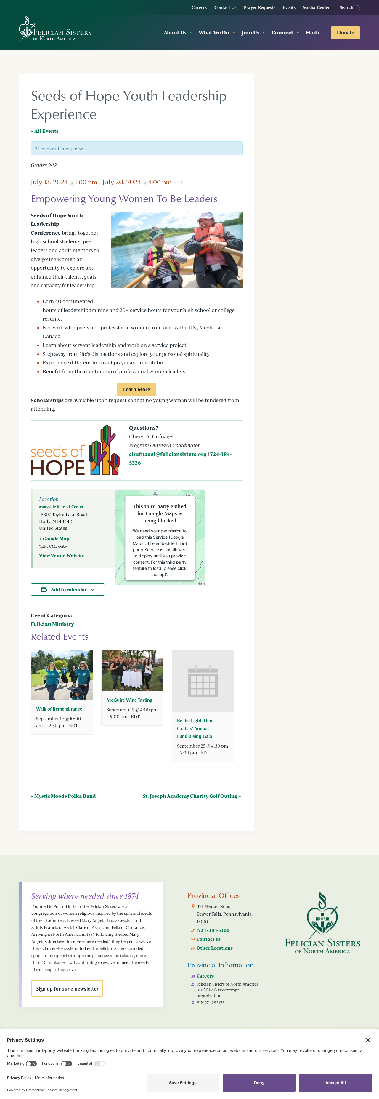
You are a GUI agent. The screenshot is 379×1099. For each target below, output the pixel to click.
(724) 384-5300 (213, 930)
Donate (345, 32)
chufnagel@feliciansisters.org (168, 454)
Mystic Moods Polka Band (63, 796)
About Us (175, 32)
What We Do (214, 32)
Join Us (250, 32)
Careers (199, 7)
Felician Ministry (52, 623)
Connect (282, 32)
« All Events (45, 131)
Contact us (209, 939)
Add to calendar (69, 589)
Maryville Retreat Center (61, 506)
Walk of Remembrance (59, 709)
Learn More (136, 389)
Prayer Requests (260, 7)
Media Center (316, 7)
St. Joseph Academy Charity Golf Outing (192, 796)
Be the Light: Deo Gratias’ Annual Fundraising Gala (194, 728)
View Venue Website (62, 556)
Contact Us (225, 7)
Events (289, 7)
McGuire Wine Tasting (129, 700)
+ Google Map (54, 539)
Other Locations (215, 948)
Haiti (312, 32)
